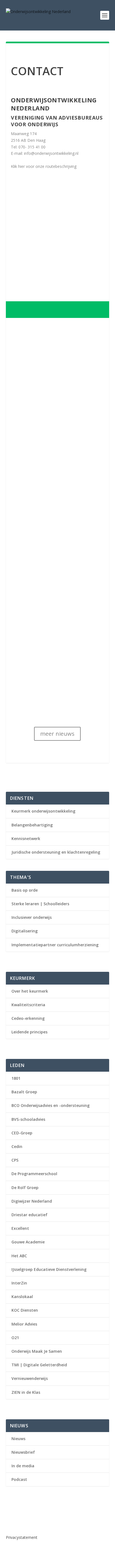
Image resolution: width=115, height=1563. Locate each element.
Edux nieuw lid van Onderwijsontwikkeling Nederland (47, 519)
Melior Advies (24, 1324)
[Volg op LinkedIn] (10, 1519)
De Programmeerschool (34, 1173)
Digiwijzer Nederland (31, 1201)
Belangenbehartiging (32, 825)
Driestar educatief (29, 1214)
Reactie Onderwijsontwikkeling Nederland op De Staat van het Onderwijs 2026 (56, 633)
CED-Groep (21, 1132)
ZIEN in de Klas (25, 1392)
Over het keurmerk (29, 991)
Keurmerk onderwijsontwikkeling (43, 811)
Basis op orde (24, 890)
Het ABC (19, 1255)
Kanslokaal (22, 1296)
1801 (15, 1078)
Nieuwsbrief (23, 1452)
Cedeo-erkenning (28, 1018)
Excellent (20, 1228)
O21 (15, 1337)
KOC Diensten (24, 1310)
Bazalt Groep (24, 1091)
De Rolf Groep (25, 1187)
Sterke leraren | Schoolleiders (40, 903)
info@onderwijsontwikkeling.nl (51, 153)
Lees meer (26, 473)
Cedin (16, 1146)
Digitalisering (24, 931)
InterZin (19, 1283)
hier (21, 166)
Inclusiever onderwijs (31, 917)
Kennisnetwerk (25, 838)
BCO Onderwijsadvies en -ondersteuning (50, 1105)
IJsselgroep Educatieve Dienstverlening (49, 1269)
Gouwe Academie (28, 1242)
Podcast (19, 1479)
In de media (22, 1465)
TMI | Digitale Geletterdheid (39, 1364)
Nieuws (18, 1438)
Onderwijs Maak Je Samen (36, 1351)
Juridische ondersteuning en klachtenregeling (55, 852)
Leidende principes (29, 1032)
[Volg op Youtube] (21, 1519)
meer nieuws (57, 733)
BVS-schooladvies (28, 1119)
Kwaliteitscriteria (28, 1004)
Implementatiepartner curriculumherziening (55, 944)
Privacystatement (21, 1537)
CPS (14, 1160)
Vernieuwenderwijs (29, 1378)
